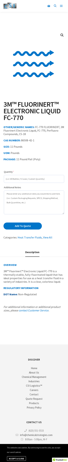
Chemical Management (34, 377)
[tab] (32, 252)
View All (47, 237)
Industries (34, 381)
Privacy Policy (34, 407)
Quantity (14, 171)
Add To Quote (23, 226)
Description (32, 252)
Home (34, 368)
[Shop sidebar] (49, 6)
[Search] (55, 6)
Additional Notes (12, 187)
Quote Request (34, 398)
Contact (34, 394)
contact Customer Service (33, 310)
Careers (34, 390)
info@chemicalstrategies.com (36, 435)
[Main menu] (61, 6)
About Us (34, 372)
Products (34, 403)
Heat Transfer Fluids (30, 237)
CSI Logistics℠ (34, 385)
